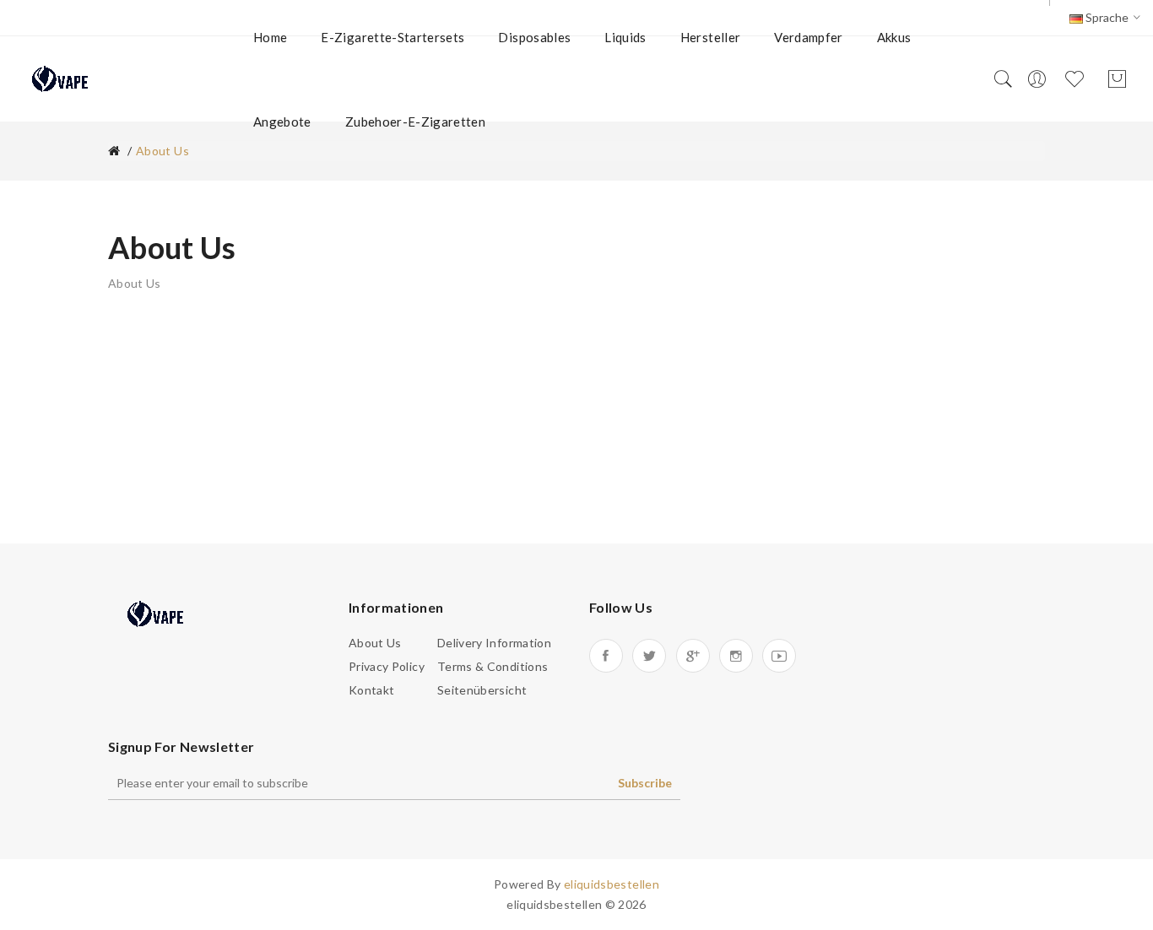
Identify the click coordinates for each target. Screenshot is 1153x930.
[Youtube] (779, 656)
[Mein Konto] (1036, 79)
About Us (375, 642)
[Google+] (693, 656)
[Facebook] (606, 656)
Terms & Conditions (492, 666)
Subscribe (645, 783)
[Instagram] (736, 656)
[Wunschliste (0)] (1077, 79)
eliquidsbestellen (611, 884)
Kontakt (371, 690)
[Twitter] (649, 656)
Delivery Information (494, 642)
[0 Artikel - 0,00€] (1117, 79)
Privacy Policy (387, 666)
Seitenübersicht (482, 690)
